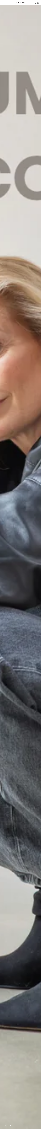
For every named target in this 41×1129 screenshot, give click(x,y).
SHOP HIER (6, 1126)
